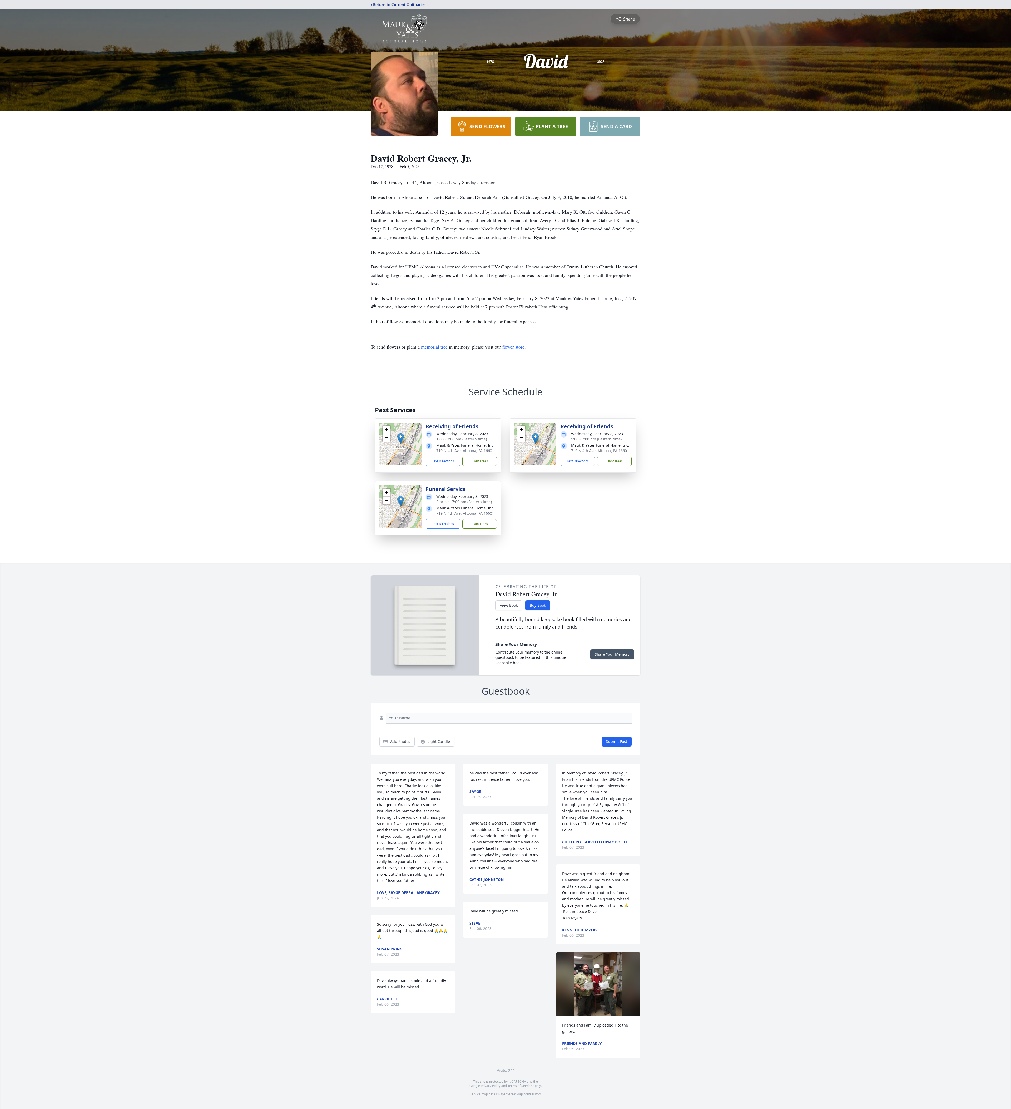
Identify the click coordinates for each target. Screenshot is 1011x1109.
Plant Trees (480, 461)
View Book (509, 605)
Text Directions (443, 461)
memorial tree (434, 347)
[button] (400, 438)
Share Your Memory (612, 654)
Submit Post (616, 741)
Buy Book (538, 605)
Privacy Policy (490, 1085)
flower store (513, 347)
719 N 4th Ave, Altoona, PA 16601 (465, 450)
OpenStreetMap (511, 1094)
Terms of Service (520, 1085)
